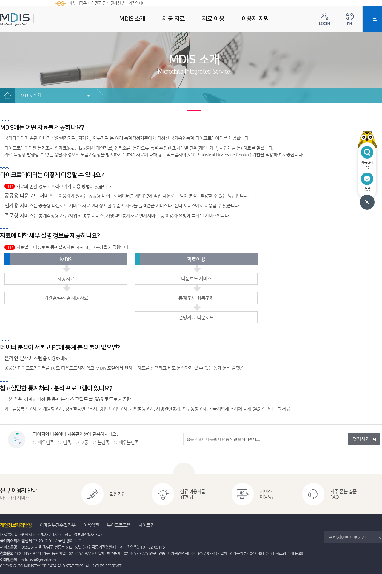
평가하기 (361, 438)
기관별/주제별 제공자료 (66, 298)
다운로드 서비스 (196, 278)
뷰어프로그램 (119, 525)
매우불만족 (129, 442)
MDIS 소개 (30, 95)
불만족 (104, 442)
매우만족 (46, 442)
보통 (84, 442)
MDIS (30, 19)
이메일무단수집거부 (58, 525)
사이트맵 (146, 525)
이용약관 (91, 525)
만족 (67, 442)
